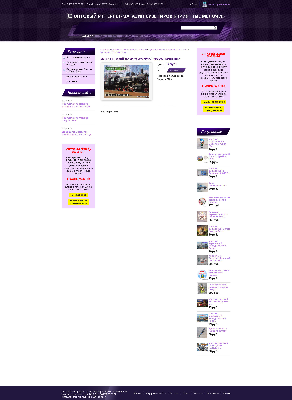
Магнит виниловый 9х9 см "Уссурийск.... (219, 228)
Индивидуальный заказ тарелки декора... (219, 199)
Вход (194, 4)
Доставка (71, 81)
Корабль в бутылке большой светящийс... (219, 258)
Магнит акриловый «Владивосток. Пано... (218, 317)
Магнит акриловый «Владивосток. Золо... (218, 244)
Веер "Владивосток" (218, 184)
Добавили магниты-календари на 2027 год (76, 133)
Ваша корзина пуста (219, 4)
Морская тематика (76, 76)
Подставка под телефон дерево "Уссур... (218, 287)
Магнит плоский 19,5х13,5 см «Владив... (218, 345)
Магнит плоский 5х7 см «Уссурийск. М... (219, 301)
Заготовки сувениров (78, 57)
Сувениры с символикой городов (79, 63)
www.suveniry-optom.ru (74, 394)
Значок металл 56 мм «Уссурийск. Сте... (219, 156)
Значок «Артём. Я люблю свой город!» (219, 272)
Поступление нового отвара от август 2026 (76, 105)
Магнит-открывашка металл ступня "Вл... (217, 142)
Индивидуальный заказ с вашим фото (79, 70)
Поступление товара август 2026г (75, 119)
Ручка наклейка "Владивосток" (218, 329)
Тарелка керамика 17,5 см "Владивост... (218, 214)
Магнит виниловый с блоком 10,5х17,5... (219, 170)
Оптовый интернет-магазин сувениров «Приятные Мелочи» (149, 16)
